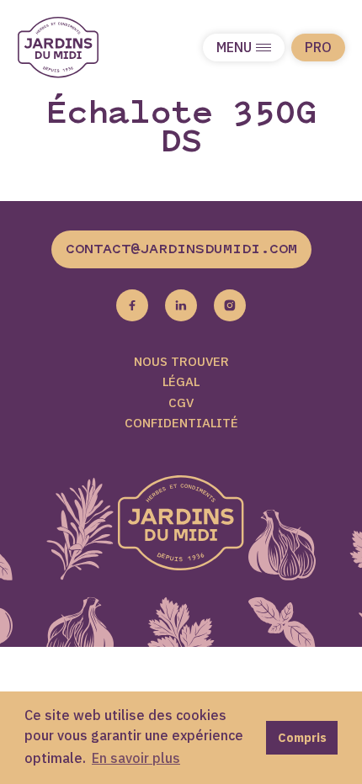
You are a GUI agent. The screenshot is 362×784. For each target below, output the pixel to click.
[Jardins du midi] (76, 47)
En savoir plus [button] (136, 758)
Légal (181, 381)
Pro (318, 47)
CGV (181, 403)
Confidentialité (181, 423)
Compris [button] (302, 737)
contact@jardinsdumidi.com (181, 250)
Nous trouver (181, 361)
